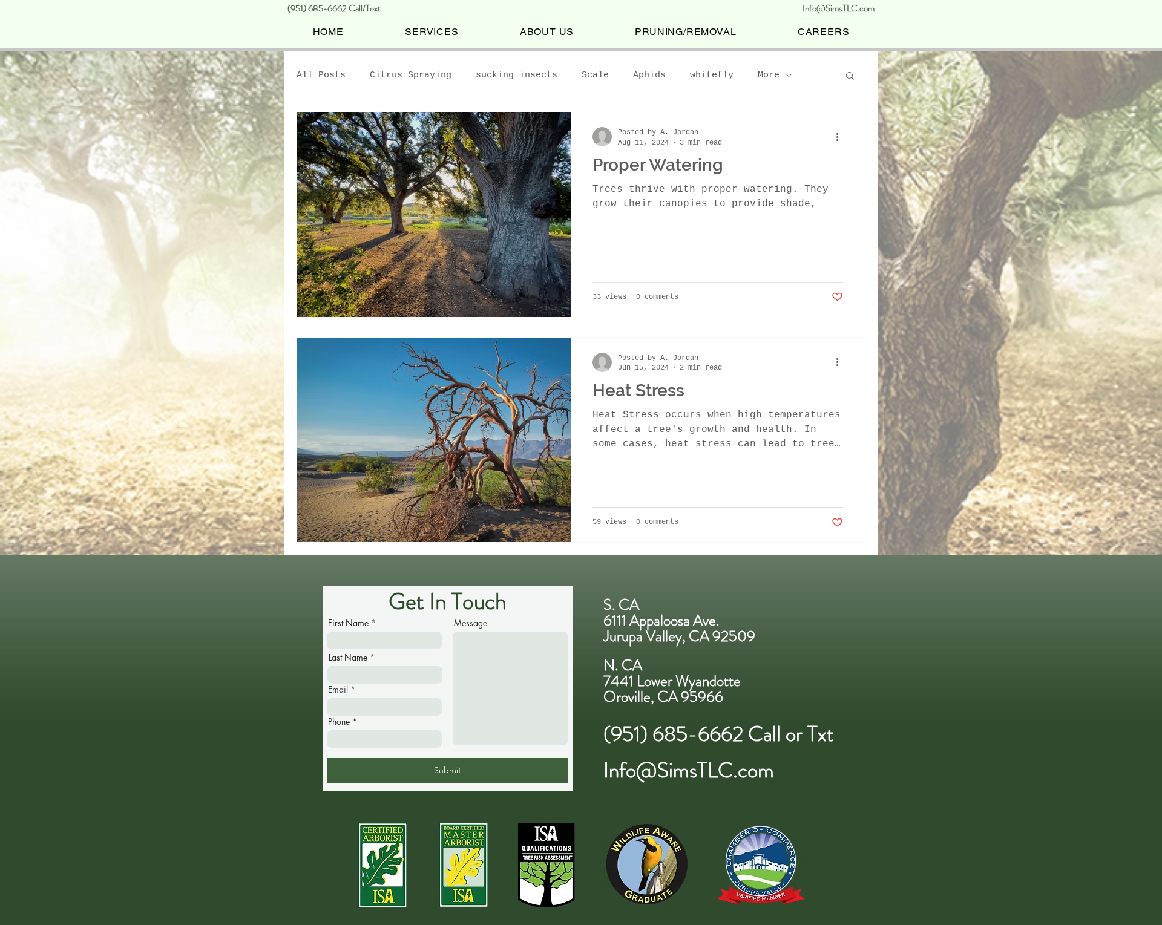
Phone (339, 721)
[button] (850, 76)
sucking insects (516, 75)
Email (338, 689)
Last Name (348, 657)
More (769, 75)
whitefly (712, 75)
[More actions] (841, 136)
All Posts (321, 75)
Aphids (649, 75)
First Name (348, 623)
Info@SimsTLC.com (839, 8)
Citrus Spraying (410, 75)
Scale (595, 75)
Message (470, 623)
